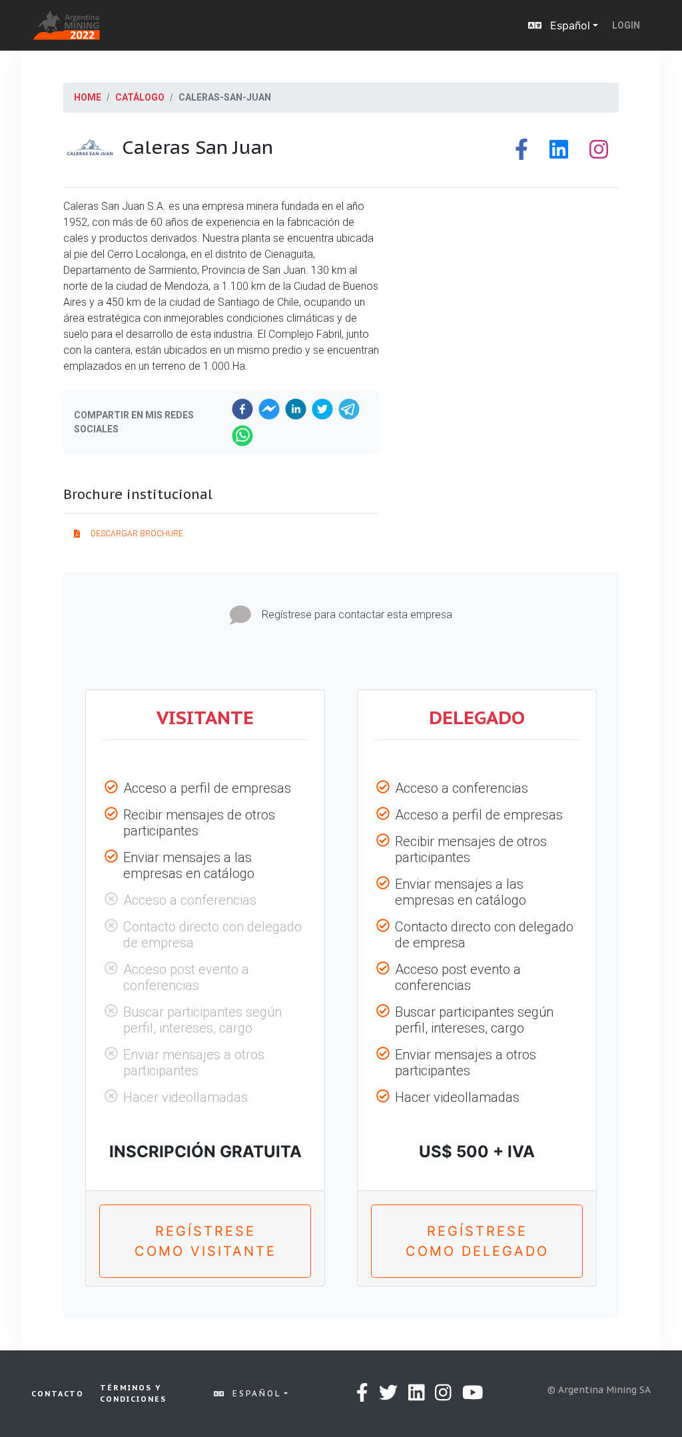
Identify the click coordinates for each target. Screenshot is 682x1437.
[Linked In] (559, 153)
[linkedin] (295, 409)
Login (626, 25)
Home (87, 97)
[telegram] (349, 409)
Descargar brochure (137, 533)
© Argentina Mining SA (599, 1390)
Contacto (57, 1393)
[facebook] (242, 409)
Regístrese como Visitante (205, 1241)
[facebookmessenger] (269, 409)
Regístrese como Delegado (477, 1241)
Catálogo (140, 97)
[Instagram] (599, 153)
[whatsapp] (242, 435)
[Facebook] (521, 153)
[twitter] (322, 409)
